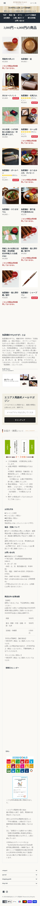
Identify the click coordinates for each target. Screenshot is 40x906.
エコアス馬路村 (30, 15)
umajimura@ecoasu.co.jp (18, 579)
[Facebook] (4, 892)
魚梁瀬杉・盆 (26, 59)
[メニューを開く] (4, 3)
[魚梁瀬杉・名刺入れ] (29, 81)
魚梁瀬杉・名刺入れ (29, 95)
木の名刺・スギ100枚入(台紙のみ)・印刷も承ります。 (10, 131)
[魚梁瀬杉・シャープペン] (29, 278)
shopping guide (6, 879)
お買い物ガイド (18, 18)
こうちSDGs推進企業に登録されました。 (19, 801)
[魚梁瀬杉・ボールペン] (10, 156)
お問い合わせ (19, 21)
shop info (5, 883)
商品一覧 (12, 15)
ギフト (20, 15)
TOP (4, 15)
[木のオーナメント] (10, 81)
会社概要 (7, 18)
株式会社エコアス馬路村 (14, 897)
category (4, 870)
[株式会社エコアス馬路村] (20, 3)
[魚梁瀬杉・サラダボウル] (10, 195)
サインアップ (20, 420)
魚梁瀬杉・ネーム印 (29, 129)
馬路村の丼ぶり (8, 59)
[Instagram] (7, 892)
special (4, 875)
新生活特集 (32, 18)
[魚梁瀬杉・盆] (29, 45)
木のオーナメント (9, 95)
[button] (26, 98)
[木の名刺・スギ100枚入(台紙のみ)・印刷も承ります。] (10, 115)
